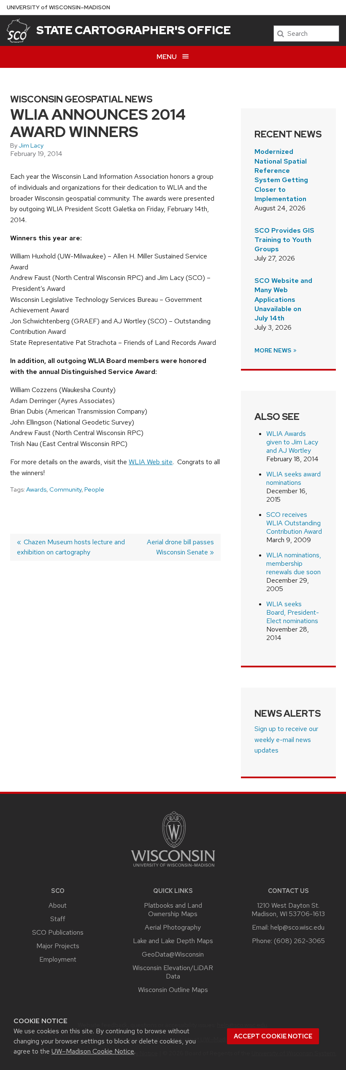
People (94, 489)
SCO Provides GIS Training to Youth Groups (284, 240)
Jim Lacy (31, 145)
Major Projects (57, 945)
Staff (57, 918)
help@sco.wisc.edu (297, 927)
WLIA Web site (151, 461)
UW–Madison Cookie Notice (92, 1051)
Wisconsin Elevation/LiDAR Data (172, 972)
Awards (36, 489)
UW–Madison (58, 7)
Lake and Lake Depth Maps (173, 940)
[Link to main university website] (173, 868)
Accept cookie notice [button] (273, 1036)
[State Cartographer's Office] (18, 31)
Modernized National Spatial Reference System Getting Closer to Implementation (281, 175)
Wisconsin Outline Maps (173, 989)
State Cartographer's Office (133, 30)
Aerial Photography (173, 927)
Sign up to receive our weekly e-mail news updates (286, 739)
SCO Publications (58, 932)
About (58, 905)
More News (273, 350)
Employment (57, 959)
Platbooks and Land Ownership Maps (173, 909)
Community (65, 489)
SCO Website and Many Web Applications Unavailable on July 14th (283, 299)
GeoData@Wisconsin (173, 954)
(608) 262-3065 (299, 940)
